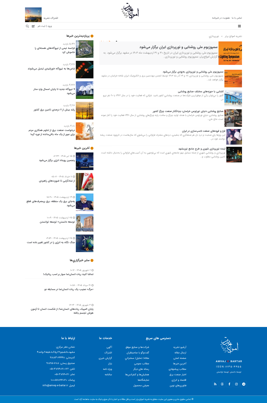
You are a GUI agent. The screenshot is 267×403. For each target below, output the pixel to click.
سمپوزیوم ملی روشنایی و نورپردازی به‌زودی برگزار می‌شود (193, 72)
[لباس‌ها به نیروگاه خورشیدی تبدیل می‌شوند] (84, 63)
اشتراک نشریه (51, 18)
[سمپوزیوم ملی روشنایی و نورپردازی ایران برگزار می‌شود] (230, 43)
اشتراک (108, 353)
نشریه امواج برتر (233, 36)
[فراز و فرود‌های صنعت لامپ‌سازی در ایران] (234, 131)
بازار (110, 364)
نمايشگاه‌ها (143, 380)
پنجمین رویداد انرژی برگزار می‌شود (57, 160)
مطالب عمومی (141, 364)
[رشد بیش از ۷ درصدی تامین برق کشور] (84, 104)
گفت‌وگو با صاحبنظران (138, 353)
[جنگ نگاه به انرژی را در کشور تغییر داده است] (84, 237)
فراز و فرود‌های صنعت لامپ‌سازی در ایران (203, 131)
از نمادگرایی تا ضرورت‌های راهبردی (57, 181)
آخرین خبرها (179, 364)
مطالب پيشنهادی (177, 369)
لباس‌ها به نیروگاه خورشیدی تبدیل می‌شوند (51, 69)
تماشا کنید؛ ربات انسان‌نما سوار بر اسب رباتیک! (68, 274)
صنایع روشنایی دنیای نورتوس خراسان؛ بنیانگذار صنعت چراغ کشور (188, 111)
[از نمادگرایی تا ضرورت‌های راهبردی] (84, 175)
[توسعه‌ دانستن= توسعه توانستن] (84, 216)
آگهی (109, 347)
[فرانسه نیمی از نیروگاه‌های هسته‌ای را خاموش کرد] (84, 42)
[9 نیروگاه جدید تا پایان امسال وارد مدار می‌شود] (84, 83)
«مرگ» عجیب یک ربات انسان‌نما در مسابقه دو (68, 289)
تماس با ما (237, 18)
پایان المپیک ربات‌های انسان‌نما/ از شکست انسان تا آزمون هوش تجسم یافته (62, 311)
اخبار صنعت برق (177, 375)
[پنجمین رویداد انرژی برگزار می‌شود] (84, 154)
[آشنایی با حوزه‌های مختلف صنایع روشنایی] (233, 92)
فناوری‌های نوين (178, 385)
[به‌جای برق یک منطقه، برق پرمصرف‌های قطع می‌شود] (84, 195)
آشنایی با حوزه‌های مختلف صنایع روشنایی (200, 92)
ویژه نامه (107, 369)
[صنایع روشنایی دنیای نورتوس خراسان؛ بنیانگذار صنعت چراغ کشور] (233, 111)
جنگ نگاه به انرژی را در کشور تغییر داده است (51, 242)
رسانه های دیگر (141, 369)
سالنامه (108, 375)
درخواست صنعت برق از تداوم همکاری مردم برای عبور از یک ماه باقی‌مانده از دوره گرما (52, 132)
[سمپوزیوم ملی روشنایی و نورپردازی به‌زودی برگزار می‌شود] (233, 72)
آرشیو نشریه (179, 347)
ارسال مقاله (180, 353)
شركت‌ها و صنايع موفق (137, 347)
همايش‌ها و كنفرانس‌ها (137, 375)
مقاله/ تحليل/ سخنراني (137, 358)
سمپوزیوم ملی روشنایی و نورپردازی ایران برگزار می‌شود (179, 47)
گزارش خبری (105, 358)
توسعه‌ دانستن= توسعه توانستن (57, 222)
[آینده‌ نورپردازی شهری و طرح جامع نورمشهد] (234, 149)
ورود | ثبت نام (45, 26)
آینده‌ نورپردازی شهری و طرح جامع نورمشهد (201, 149)
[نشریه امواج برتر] (130, 19)
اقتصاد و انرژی (179, 380)
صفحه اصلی (179, 358)
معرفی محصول (141, 385)
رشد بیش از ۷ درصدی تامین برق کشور (54, 110)
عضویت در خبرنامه (221, 18)
